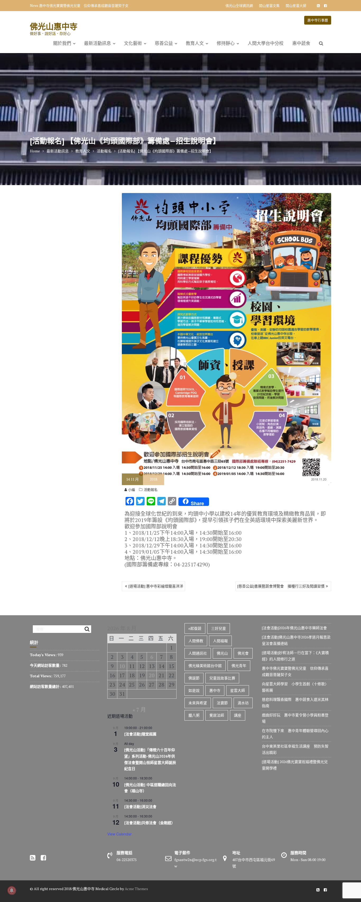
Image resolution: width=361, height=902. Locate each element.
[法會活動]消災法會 (140, 806)
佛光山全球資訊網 (239, 5)
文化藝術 (133, 43)
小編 (131, 489)
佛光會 (243, 653)
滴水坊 (243, 702)
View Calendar (119, 834)
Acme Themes (136, 888)
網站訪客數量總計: (46, 686)
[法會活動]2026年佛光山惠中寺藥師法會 (294, 627)
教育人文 (195, 43)
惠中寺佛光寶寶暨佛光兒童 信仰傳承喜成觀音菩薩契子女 (83, 5)
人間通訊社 (197, 653)
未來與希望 (197, 702)
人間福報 (220, 640)
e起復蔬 (194, 628)
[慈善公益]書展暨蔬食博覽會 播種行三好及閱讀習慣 (281, 586)
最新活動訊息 (97, 43)
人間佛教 (195, 640)
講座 (237, 715)
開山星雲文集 (269, 5)
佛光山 (222, 653)
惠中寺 (214, 690)
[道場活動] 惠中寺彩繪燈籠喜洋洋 (155, 586)
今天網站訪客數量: (46, 665)
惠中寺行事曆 (317, 20)
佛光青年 (239, 665)
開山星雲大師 (296, 5)
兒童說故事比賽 (222, 677)
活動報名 (151, 489)
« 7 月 (139, 709)
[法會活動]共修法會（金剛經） (149, 822)
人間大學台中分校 (266, 43)
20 (152, 675)
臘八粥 (194, 715)
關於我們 (62, 43)
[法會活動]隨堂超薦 (140, 734)
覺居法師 (216, 715)
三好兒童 (218, 628)
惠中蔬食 (301, 43)
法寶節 (222, 702)
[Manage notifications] (11, 890)
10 (122, 666)
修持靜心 (226, 43)
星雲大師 (237, 690)
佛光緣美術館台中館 (205, 665)
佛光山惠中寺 (53, 26)
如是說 (194, 690)
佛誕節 (194, 677)
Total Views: (41, 675)
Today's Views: (44, 654)
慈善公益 (164, 43)
